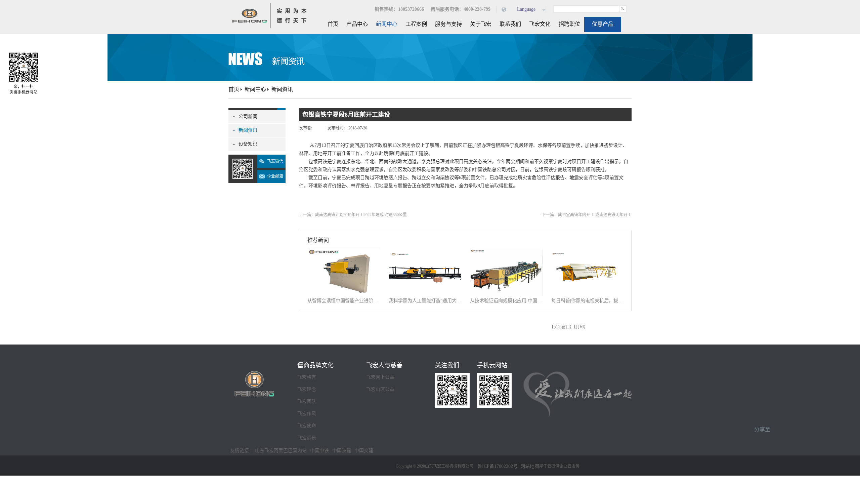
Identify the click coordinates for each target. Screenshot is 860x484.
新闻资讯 (282, 89)
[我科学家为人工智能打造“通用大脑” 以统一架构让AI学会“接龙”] (425, 252)
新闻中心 (255, 89)
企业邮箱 (275, 176)
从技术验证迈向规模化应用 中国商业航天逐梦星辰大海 (506, 300)
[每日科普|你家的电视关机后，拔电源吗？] (587, 252)
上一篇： (353, 214)
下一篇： (587, 214)
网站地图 (528, 466)
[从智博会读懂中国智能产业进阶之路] (343, 252)
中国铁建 (341, 450)
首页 (333, 24)
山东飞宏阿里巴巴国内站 (281, 450)
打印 (580, 327)
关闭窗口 (562, 327)
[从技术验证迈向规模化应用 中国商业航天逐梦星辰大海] (506, 252)
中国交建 (363, 450)
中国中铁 (319, 450)
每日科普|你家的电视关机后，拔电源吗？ (587, 300)
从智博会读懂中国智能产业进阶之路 (343, 300)
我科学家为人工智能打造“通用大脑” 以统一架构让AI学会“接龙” (425, 300)
